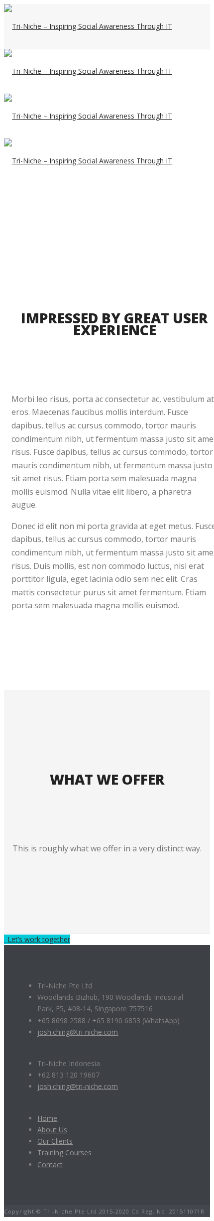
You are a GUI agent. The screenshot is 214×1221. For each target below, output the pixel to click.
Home (47, 1118)
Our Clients (55, 1141)
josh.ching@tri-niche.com (77, 1032)
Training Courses (64, 1152)
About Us (52, 1129)
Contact (50, 1164)
